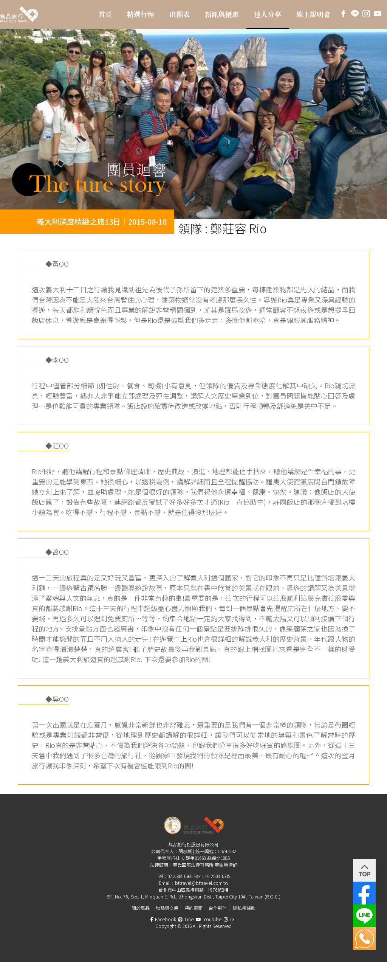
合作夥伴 (218, 908)
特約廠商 (193, 908)
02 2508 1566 (179, 876)
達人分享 (267, 14)
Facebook (165, 919)
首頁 (105, 14)
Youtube (211, 919)
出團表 (179, 14)
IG (232, 919)
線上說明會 (313, 14)
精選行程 (140, 14)
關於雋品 (141, 908)
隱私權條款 (244, 908)
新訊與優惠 (222, 14)
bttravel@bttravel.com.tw (201, 883)
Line (189, 919)
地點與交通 (167, 908)
